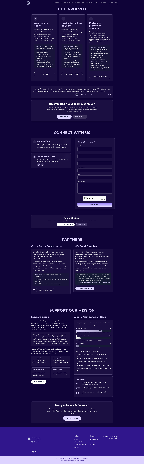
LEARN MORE (80, 117)
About (76, 439)
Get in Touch (94, 439)
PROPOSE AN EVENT (72, 74)
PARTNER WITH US (100, 77)
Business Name (81, 160)
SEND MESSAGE (95, 204)
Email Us (93, 442)
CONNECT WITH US (85, 288)
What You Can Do (80, 445)
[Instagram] (38, 164)
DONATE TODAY (72, 418)
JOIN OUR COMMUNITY (66, 224)
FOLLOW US (81, 224)
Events (76, 447)
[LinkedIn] (42, 164)
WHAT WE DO (79, 3)
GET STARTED (64, 116)
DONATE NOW (39, 381)
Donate (92, 445)
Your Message (81, 181)
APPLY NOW (44, 74)
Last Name (80, 153)
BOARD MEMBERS (67, 3)
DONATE (114, 3)
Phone (79, 174)
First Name (80, 146)
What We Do (78, 442)
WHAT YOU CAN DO (92, 3)
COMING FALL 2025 (45, 290)
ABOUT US (56, 3)
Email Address (81, 167)
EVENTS (103, 3)
